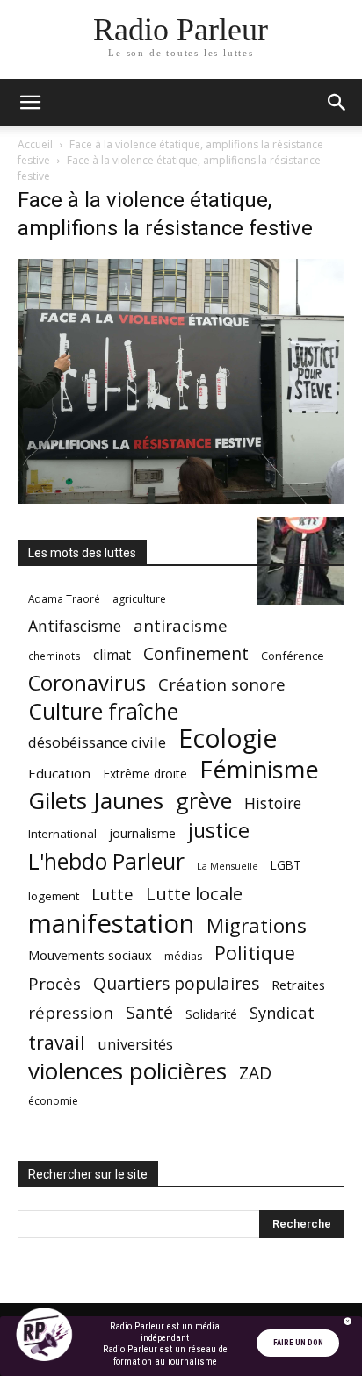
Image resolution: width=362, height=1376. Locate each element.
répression (70, 1013)
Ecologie (227, 738)
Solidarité (211, 1014)
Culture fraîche (103, 711)
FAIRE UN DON (298, 1342)
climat (112, 655)
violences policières (127, 1071)
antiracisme (181, 626)
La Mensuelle (227, 866)
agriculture (139, 598)
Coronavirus (87, 683)
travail (56, 1042)
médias (183, 956)
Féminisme (259, 769)
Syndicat (282, 1012)
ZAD (255, 1073)
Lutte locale (194, 894)
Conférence (292, 655)
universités (135, 1044)
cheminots (54, 656)
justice (219, 830)
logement (53, 896)
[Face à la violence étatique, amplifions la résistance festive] (181, 498)
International (62, 834)
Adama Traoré (64, 598)
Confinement (196, 653)
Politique (254, 952)
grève (204, 801)
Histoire (272, 803)
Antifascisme (74, 626)
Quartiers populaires (176, 983)
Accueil (35, 144)
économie (53, 1100)
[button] (30, 102)
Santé (149, 1012)
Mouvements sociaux (90, 955)
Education (59, 773)
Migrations (256, 925)
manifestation (111, 923)
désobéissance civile (97, 742)
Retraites (298, 984)
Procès (54, 983)
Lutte (112, 894)
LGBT (286, 865)
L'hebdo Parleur (106, 861)
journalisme (142, 833)
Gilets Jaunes (95, 801)
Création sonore (222, 684)
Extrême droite (145, 773)
